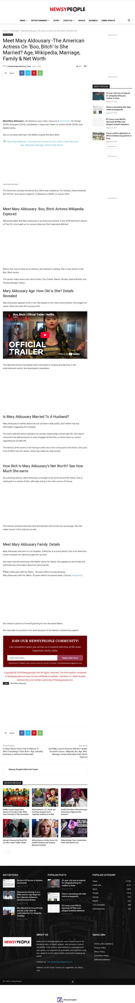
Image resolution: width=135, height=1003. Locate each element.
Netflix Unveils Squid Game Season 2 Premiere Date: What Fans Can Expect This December (16, 812)
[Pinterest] (34, 73)
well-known (65, 121)
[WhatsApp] (40, 73)
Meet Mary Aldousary (18, 683)
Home (5, 31)
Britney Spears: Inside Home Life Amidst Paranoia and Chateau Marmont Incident (45, 842)
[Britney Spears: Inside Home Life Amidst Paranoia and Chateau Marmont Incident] (45, 828)
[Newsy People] (67, 9)
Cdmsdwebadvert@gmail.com (59, 962)
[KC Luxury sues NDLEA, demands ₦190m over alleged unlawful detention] (98, 122)
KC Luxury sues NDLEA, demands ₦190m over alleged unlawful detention (117, 121)
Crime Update (108, 20)
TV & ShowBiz (14, 31)
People (81, 20)
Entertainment (39, 20)
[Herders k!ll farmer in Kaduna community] (9, 883)
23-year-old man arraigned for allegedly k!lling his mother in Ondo (118, 95)
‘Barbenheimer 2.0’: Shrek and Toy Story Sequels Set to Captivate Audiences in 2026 (43, 812)
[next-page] (8, 851)
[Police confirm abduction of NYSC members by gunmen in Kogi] (98, 136)
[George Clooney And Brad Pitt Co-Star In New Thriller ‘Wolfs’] (16, 828)
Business (93, 20)
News (22, 20)
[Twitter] (28, 73)
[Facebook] (22, 73)
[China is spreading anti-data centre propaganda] (98, 110)
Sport (56, 20)
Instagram (76, 575)
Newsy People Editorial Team (19, 66)
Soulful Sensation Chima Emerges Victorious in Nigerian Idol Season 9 (74, 812)
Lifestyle (67, 20)
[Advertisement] (45, 98)
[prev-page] (4, 851)
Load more (111, 146)
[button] (129, 20)
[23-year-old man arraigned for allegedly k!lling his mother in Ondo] (98, 96)
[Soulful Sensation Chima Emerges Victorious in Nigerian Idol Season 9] (74, 797)
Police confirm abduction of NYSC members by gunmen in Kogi (119, 135)
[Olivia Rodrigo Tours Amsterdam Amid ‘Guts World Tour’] (74, 828)
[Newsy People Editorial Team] (4, 66)
